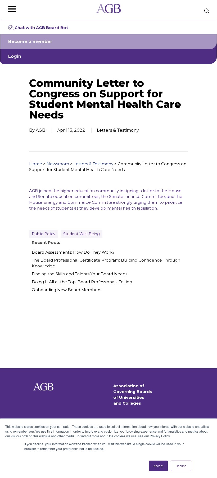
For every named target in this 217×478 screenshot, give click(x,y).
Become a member (30, 41)
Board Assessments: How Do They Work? (73, 252)
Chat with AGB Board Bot (41, 27)
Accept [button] (158, 465)
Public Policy (43, 233)
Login (14, 56)
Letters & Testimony (93, 163)
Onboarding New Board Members (66, 289)
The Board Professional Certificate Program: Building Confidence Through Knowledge (106, 263)
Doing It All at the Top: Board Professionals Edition (82, 281)
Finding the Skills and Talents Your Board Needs (79, 273)
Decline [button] (181, 465)
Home (35, 163)
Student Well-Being (81, 233)
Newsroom (58, 163)
